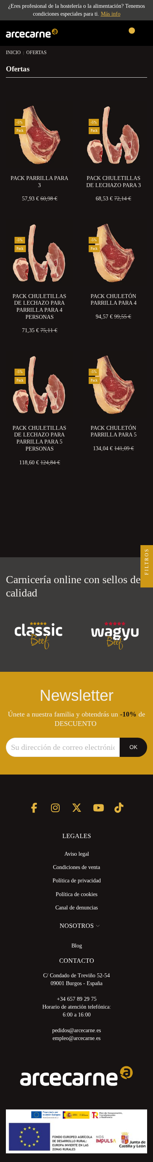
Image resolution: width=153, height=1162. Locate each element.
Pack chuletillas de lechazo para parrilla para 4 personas (39, 306)
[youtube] (97, 807)
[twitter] (76, 807)
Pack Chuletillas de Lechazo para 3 (113, 181)
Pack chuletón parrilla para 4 (114, 299)
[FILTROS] (146, 581)
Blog (76, 946)
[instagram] (55, 807)
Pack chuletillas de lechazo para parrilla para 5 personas (39, 438)
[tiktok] (119, 807)
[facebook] (34, 807)
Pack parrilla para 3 (39, 181)
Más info (110, 14)
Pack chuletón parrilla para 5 (114, 431)
